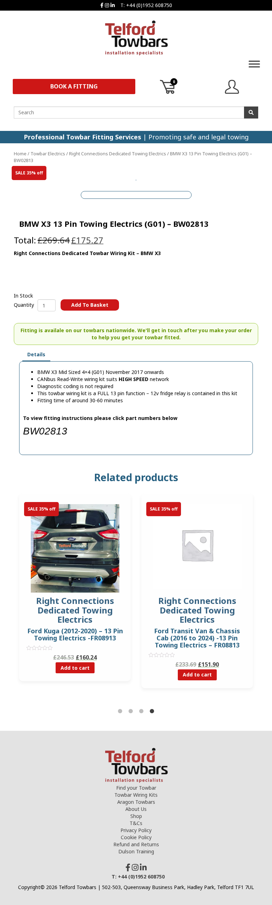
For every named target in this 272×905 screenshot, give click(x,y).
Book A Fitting (74, 86)
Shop (136, 816)
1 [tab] (120, 711)
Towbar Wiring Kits (136, 794)
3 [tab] (141, 711)
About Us (136, 809)
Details (36, 354)
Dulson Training (136, 851)
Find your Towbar (136, 787)
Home (20, 153)
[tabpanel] (197, 596)
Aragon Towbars (136, 802)
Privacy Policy (136, 830)
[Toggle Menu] (254, 63)
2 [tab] (130, 711)
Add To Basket (89, 304)
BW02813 (45, 431)
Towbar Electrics (47, 153)
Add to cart (75, 667)
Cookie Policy (136, 837)
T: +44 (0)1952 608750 (146, 5)
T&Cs (136, 823)
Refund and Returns (136, 844)
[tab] (36, 354)
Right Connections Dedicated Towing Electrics (117, 153)
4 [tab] (151, 711)
